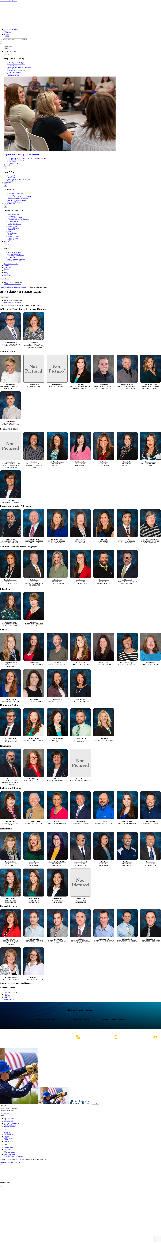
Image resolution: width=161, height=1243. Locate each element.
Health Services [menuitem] (12, 65)
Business (6, 34)
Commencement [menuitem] (12, 226)
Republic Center (8, 1121)
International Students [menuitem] (13, 202)
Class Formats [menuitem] (11, 161)
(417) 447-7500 (116, 1041)
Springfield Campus (9, 1118)
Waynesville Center (9, 1126)
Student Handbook (9, 1154)
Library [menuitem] (9, 231)
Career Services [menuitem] (12, 223)
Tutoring (6, 1136)
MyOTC (6, 36)
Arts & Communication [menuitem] (14, 72)
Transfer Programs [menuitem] (12, 74)
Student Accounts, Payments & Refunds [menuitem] (19, 179)
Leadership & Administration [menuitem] (16, 256)
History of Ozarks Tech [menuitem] (14, 254)
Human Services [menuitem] (12, 69)
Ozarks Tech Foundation (11, 29)
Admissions (7, 182)
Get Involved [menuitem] (11, 216)
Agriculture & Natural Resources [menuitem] (17, 62)
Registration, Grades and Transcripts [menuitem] (18, 219)
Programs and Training (44, 1020)
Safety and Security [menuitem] (13, 228)
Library (6, 1139)
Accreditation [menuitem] (11, 257)
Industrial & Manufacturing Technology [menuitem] (19, 67)
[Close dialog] (0, 1186)
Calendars (7, 1149)
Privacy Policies (18, 1162)
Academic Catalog (9, 1152)
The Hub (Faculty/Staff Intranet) (13, 1156)
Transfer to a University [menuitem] (14, 224)
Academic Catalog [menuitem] (12, 163)
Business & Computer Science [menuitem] (16, 64)
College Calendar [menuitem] (12, 238)
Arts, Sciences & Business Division (15, 287)
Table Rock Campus (10, 1125)
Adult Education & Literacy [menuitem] (15, 160)
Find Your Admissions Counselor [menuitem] (17, 200)
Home (2, 287)
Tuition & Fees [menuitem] (11, 181)
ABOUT (6, 241)
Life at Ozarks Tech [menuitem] (13, 214)
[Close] (0, 1164)
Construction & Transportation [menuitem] (16, 70)
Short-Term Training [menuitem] (13, 75)
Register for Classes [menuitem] (13, 236)
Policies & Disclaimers (6, 1162)
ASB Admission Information (12, 284)
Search (2, 39)
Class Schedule (8, 1147)
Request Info (7, 275)
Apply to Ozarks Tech (113, 1020)
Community (7, 32)
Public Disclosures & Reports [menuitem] (16, 259)
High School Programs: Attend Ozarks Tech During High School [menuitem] (26, 158)
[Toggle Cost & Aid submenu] (11, 165)
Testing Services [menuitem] (12, 233)
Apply (5, 272)
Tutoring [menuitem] (9, 234)
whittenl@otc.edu (9, 999)
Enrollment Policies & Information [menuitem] (17, 198)
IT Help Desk (8, 1133)
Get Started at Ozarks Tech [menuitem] (15, 193)
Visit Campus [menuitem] (11, 195)
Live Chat (7, 274)
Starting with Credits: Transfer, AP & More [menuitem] (20, 197)
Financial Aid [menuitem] (11, 177)
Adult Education (8, 1138)
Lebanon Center (8, 1120)
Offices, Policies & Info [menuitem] (14, 261)
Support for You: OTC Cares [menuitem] (15, 218)
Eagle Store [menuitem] (10, 240)
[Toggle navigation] (0, 41)
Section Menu (4, 279)
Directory (6, 31)
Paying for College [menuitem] (13, 176)
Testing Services (8, 1134)
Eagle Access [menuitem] (11, 229)
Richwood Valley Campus (11, 1123)
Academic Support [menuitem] (12, 221)
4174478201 (7, 996)
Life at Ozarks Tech (9, 203)
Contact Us (95, 1104)
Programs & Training (10, 51)
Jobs (5, 1151)
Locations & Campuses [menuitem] (14, 252)
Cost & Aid (7, 165)
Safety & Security (9, 1141)
